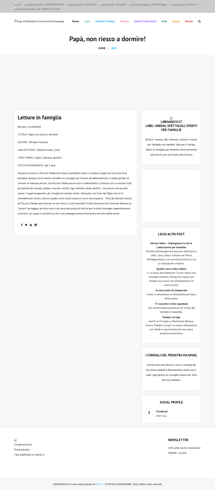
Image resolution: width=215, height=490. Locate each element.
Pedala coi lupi (171, 317)
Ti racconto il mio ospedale (171, 303)
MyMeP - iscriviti (177, 453)
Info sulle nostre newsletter (184, 447)
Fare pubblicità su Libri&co (29, 454)
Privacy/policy (22, 449)
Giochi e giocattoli (145, 21)
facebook (162, 411)
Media (176, 21)
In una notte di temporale (171, 290)
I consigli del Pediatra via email (171, 355)
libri (114, 48)
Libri (87, 21)
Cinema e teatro (105, 21)
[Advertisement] (107, 80)
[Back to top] (207, 482)
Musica (124, 21)
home (101, 48)
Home (75, 21)
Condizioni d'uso (23, 444)
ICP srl (99, 484)
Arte (164, 21)
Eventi (189, 21)
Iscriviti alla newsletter (160, 364)
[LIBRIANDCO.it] (171, 117)
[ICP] (17, 4)
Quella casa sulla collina (171, 268)
